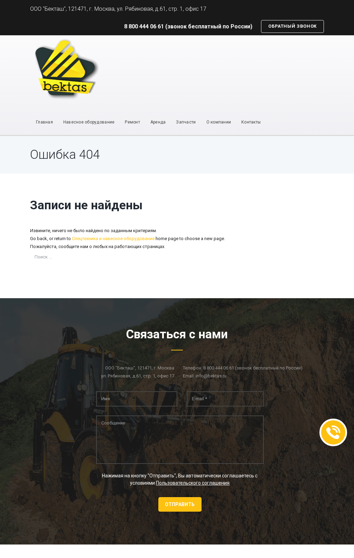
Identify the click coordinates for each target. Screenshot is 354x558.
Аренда (158, 122)
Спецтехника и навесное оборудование (113, 238)
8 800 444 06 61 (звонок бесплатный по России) (188, 26)
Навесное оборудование (88, 122)
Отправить (180, 504)
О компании (218, 122)
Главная (44, 122)
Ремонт (132, 122)
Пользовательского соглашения (193, 483)
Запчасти (186, 122)
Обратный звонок (292, 26)
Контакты (251, 122)
